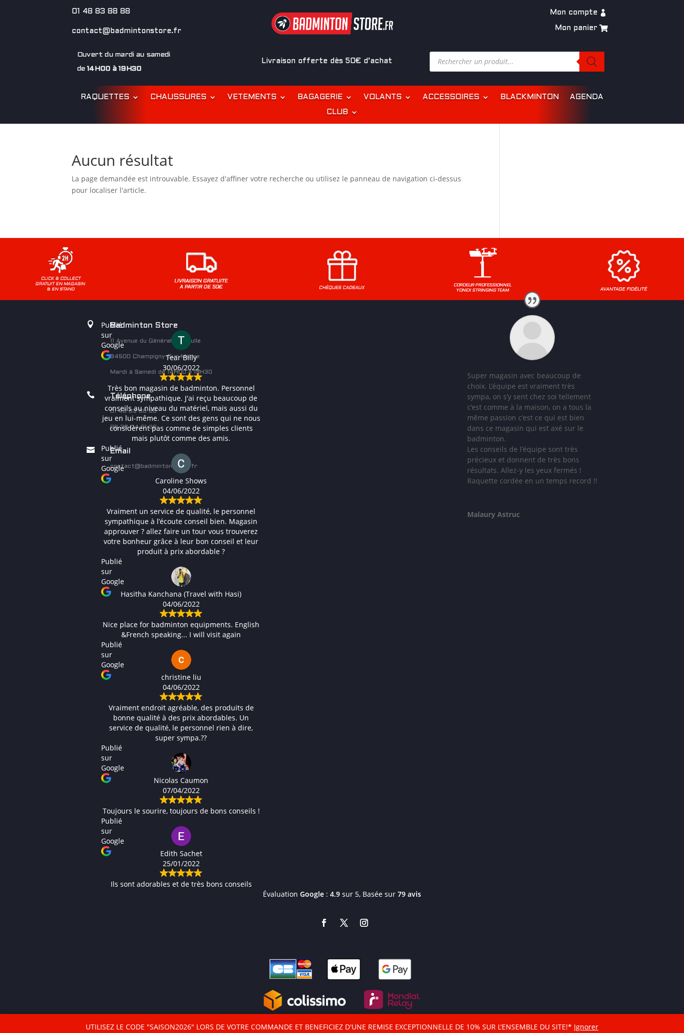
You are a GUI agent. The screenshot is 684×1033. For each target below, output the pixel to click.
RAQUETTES (105, 97)
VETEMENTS (251, 97)
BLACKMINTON (529, 97)
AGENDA (586, 97)
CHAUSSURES (178, 97)
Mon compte (573, 12)
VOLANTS (383, 97)
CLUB (337, 112)
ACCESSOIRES (451, 97)
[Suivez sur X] (344, 923)
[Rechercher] (591, 62)
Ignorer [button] (586, 1026)
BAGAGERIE (320, 97)
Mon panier (576, 28)
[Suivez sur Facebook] (324, 923)
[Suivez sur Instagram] (364, 923)
